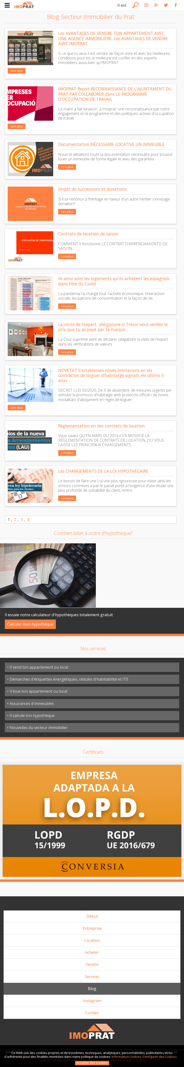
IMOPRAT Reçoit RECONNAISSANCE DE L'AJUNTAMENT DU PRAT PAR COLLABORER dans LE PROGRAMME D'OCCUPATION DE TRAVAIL (115, 94)
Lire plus (16, 71)
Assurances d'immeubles (32, 703)
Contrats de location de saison (88, 234)
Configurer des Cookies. (160, 1056)
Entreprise (92, 928)
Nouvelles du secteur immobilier (39, 727)
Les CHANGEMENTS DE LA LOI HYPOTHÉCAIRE (103, 471)
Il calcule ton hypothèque (32, 715)
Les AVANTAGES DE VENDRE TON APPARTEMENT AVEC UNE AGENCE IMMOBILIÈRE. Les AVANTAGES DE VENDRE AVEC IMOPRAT (113, 38)
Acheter (92, 952)
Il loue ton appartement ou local (38, 691)
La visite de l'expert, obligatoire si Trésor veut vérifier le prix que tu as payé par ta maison (113, 326)
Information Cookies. (127, 1056)
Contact (92, 1012)
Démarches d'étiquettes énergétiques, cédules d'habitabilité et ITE (69, 679)
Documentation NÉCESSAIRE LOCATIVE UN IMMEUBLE (111, 144)
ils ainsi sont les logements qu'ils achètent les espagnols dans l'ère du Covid (114, 281)
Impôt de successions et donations (92, 189)
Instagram (92, 1000)
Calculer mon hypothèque (30, 624)
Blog (92, 988)
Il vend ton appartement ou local (39, 667)
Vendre (92, 964)
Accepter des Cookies (92, 1063)
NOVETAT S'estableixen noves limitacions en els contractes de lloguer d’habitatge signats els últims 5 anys (111, 375)
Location (92, 940)
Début (92, 916)
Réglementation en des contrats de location (101, 426)
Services (92, 976)
